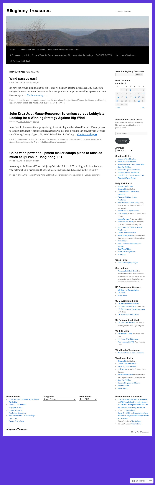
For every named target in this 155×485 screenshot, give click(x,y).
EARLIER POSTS (104, 55)
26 (139, 100)
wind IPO (79, 174)
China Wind (22, 174)
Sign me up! (122, 140)
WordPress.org (123, 388)
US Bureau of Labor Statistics (128, 303)
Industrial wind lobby (50, 139)
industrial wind (22, 142)
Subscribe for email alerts (128, 119)
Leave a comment (57, 102)
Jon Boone (72, 100)
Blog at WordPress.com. (140, 432)
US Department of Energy (127, 306)
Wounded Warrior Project (127, 178)
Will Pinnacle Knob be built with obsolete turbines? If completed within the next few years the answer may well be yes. (133, 405)
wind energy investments (65, 174)
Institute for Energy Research (128, 210)
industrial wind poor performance (31, 100)
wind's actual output (41, 102)
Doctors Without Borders (127, 159)
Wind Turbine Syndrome (126, 251)
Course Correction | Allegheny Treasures (132, 399)
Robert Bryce (122, 240)
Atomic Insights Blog (125, 186)
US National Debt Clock (20, 60)
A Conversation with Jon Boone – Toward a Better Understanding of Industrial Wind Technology (51, 55)
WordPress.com (123, 385)
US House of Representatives (128, 290)
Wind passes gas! (23, 78)
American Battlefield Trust (127, 271)
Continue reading (36, 95)
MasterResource (123, 219)
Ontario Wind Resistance (127, 232)
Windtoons (122, 254)
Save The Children (124, 167)
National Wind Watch (125, 221)
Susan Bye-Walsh (124, 413)
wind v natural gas (24, 102)
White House (122, 295)
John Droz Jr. (34, 142)
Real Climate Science (125, 235)
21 (118, 100)
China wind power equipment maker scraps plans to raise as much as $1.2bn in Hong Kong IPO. (55, 154)
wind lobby (45, 142)
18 (135, 97)
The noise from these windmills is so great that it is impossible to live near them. (133, 415)
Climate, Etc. (122, 189)
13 (143, 93)
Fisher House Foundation (127, 161)
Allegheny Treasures (28, 10)
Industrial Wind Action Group (128, 202)
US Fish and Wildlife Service (128, 314)
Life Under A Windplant (125, 55)
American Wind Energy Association (131, 352)
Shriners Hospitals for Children (129, 169)
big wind (79, 139)
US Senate (121, 292)
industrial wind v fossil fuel (56, 100)
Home (12, 49)
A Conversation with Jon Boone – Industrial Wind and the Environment (48, 49)
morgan (36, 82)
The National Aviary (125, 333)
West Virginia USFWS (126, 342)
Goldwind (50, 174)
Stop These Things (124, 249)
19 (139, 97)
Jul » (144, 107)
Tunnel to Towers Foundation (128, 172)
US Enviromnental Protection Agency (131, 309)
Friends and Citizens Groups (29, 139)
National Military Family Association (131, 164)
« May (117, 107)
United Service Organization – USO (131, 175)
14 (118, 97)
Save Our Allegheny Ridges (128, 262)
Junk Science (122, 213)
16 (126, 97)
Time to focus (130, 410)
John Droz (64, 139)
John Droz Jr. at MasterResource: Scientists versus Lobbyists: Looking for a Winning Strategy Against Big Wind (57, 115)
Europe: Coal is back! (16, 421)
